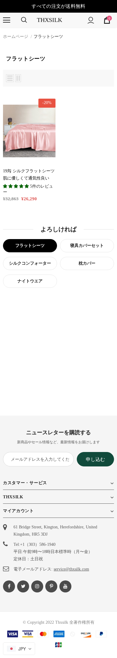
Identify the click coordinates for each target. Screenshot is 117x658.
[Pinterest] (51, 586)
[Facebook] (9, 586)
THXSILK (49, 20)
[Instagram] (37, 586)
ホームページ (15, 36)
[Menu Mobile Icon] (6, 20)
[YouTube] (65, 586)
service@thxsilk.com (71, 569)
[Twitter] (23, 586)
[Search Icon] (24, 20)
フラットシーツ (48, 36)
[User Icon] (90, 20)
